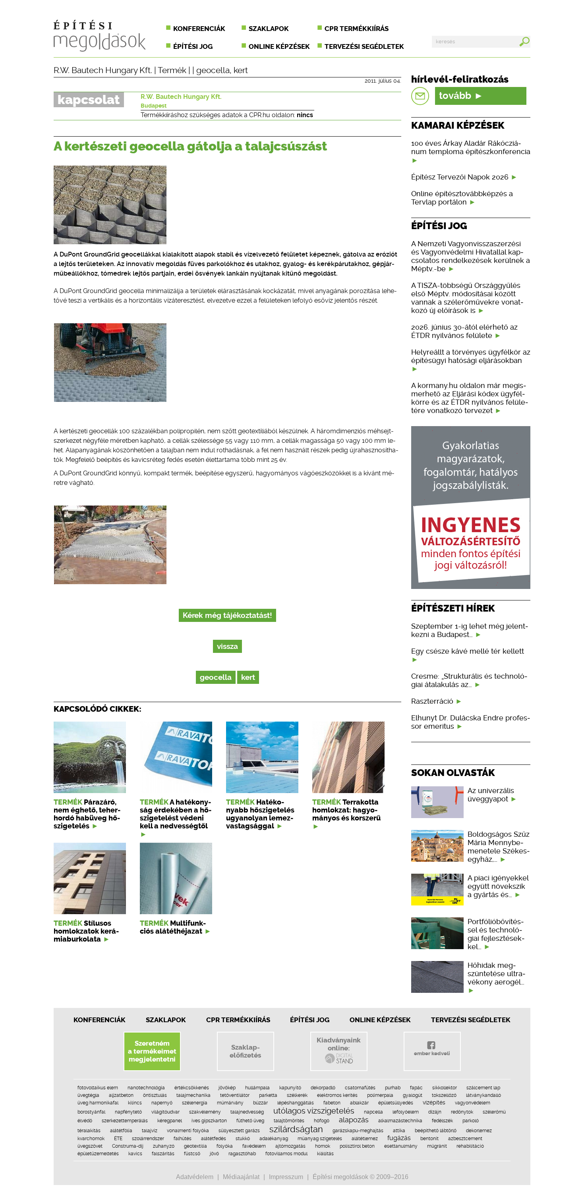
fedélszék (442, 1120)
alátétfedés (213, 1138)
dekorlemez (479, 1130)
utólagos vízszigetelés (313, 1111)
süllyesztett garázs (239, 1130)
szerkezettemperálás (125, 1120)
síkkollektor (444, 1088)
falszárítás (163, 1153)
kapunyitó (290, 1088)
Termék (172, 70)
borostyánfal (91, 1112)
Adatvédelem (194, 1177)
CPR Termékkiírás (238, 1020)
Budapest (153, 105)
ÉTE (118, 1138)
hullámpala (257, 1088)
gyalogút (412, 1095)
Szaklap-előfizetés (245, 1051)
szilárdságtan (296, 1129)
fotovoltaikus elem (97, 1088)
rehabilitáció (470, 1146)
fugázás (399, 1138)
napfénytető (128, 1112)
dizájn (434, 1112)
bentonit (429, 1138)
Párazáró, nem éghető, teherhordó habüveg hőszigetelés (87, 814)
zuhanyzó (163, 1146)
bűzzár (260, 1103)
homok (322, 1146)
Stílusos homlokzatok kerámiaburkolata (86, 931)
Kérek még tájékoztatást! (227, 615)
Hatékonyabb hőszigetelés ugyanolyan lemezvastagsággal (260, 814)
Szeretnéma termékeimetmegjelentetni (152, 1051)
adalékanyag (273, 1138)
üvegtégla (88, 1095)
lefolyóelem (406, 1112)
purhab (392, 1088)
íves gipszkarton (209, 1120)
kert (241, 70)
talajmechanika (193, 1095)
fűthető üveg (250, 1120)
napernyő (161, 1103)
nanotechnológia (146, 1088)
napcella (373, 1112)
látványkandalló (483, 1095)
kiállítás (325, 1153)
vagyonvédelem (472, 1103)
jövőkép (227, 1088)
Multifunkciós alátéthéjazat (173, 927)
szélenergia (194, 1103)
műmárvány (230, 1103)
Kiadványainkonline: (339, 1044)
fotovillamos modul (286, 1153)
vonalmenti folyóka (188, 1130)
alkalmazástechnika (400, 1120)
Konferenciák (199, 29)
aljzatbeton (121, 1095)
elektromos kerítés (337, 1095)
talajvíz (149, 1130)
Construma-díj (127, 1146)
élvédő (84, 1120)
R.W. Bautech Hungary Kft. (103, 70)
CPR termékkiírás (357, 29)
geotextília (195, 1146)
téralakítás (89, 1130)
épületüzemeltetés (98, 1153)
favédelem (254, 1146)
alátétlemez (365, 1138)
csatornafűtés (360, 1088)
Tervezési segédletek (364, 46)
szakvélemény (205, 1112)
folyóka (225, 1146)
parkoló (470, 1120)
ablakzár (359, 1103)
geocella (213, 70)
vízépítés (434, 1102)
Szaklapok (269, 29)
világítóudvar (165, 1112)
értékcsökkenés (191, 1088)
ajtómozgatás (290, 1146)
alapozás (354, 1120)
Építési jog (193, 46)
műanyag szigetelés (320, 1138)
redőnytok (462, 1112)
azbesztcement (465, 1138)
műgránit (437, 1146)
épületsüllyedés (395, 1103)
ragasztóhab (242, 1153)
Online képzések (279, 46)
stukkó (243, 1138)
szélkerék (297, 1095)
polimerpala (380, 1095)
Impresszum (286, 1177)
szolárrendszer (148, 1138)
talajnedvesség (247, 1112)
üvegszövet (89, 1146)
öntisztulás (155, 1095)
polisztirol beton (357, 1146)
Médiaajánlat (241, 1177)
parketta (268, 1095)
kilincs (135, 1103)
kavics (135, 1153)
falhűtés (182, 1138)
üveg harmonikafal (97, 1103)
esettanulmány (401, 1146)
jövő (214, 1153)
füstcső (192, 1153)
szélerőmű (494, 1112)
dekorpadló (323, 1088)
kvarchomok (90, 1138)
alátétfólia (121, 1130)
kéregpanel (169, 1120)
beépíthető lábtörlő (435, 1130)
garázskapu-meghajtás (358, 1130)
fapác (416, 1088)
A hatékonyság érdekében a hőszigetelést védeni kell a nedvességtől (175, 814)
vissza (227, 646)
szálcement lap (483, 1088)
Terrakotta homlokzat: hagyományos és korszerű (346, 810)
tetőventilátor (234, 1095)
